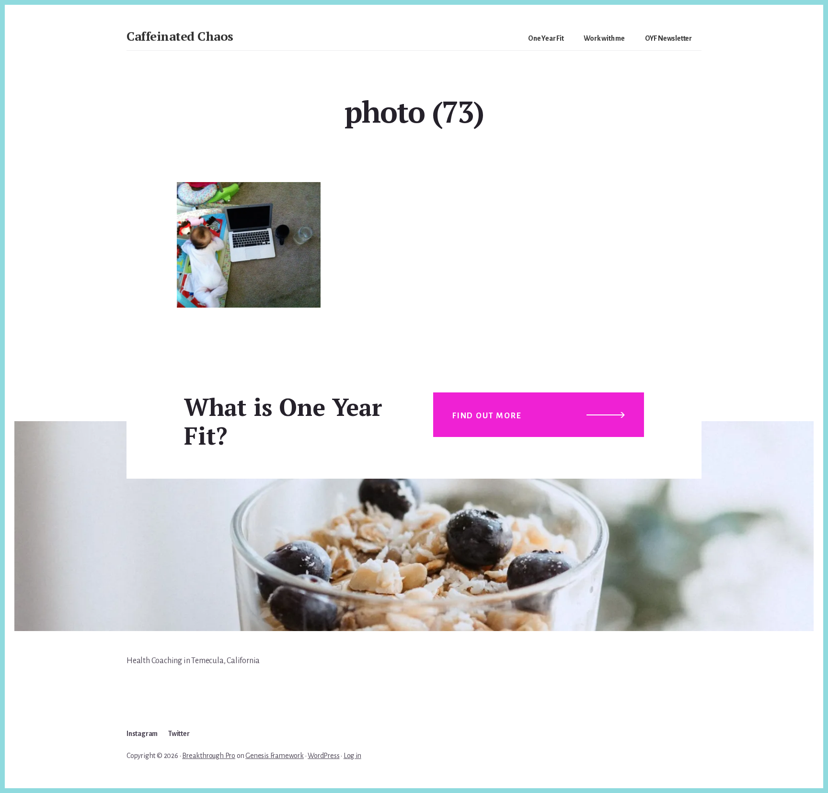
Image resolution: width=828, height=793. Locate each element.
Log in (352, 755)
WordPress (323, 755)
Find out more (486, 416)
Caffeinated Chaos (179, 36)
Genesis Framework (274, 755)
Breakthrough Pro (208, 755)
